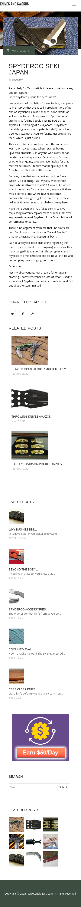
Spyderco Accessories (27, 609)
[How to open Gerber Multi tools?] (41, 350)
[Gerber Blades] (33, 858)
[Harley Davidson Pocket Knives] (41, 445)
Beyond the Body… (24, 569)
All (55, 893)
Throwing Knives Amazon (31, 416)
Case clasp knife (22, 689)
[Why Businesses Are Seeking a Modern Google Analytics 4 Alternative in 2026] (16, 858)
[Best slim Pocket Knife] (50, 841)
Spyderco (17, 79)
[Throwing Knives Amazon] (41, 398)
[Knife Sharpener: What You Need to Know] (16, 841)
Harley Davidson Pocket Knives (36, 464)
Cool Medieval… (21, 649)
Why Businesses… (23, 529)
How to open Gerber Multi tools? (38, 369)
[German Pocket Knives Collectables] (50, 858)
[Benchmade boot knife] (33, 841)
